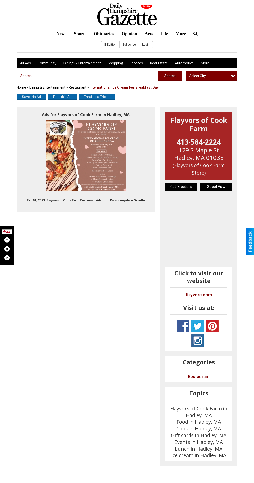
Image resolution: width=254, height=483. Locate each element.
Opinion (129, 33)
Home (21, 87)
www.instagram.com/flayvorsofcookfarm (197, 340)
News (61, 33)
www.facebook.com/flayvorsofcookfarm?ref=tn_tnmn (183, 326)
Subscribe (129, 44)
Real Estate (159, 63)
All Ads (25, 63)
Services (136, 63)
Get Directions (181, 187)
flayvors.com (199, 294)
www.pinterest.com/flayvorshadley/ (212, 326)
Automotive (184, 63)
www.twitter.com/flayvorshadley (197, 326)
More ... (207, 63)
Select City (197, 76)
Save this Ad (31, 97)
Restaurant (77, 87)
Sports (80, 33)
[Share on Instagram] (7, 257)
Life (164, 33)
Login (146, 44)
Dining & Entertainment (82, 63)
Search (170, 76)
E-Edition (110, 44)
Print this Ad (62, 97)
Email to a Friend (97, 97)
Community (47, 63)
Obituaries (104, 33)
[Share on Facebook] (7, 239)
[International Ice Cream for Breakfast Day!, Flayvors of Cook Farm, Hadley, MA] (86, 155)
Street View (216, 187)
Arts (149, 33)
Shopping (115, 63)
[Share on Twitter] (7, 248)
